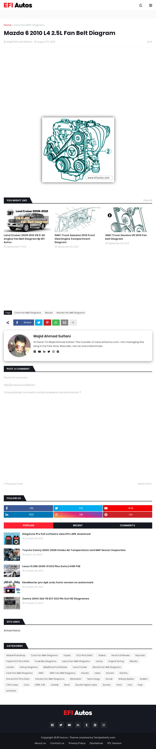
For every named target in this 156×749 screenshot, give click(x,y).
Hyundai (140, 655)
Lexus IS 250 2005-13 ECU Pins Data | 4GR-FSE (51, 566)
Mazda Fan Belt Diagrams (71, 312)
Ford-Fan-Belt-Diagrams (19, 672)
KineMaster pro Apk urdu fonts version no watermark (57, 582)
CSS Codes (12, 684)
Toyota (67, 655)
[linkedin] (44, 351)
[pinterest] (58, 351)
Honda (85, 672)
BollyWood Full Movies (55, 667)
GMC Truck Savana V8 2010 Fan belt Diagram (126, 237)
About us (40, 743)
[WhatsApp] (56, 322)
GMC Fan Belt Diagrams (62, 672)
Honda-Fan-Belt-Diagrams (49, 678)
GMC (41, 672)
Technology (93, 678)
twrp (140, 684)
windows (11, 690)
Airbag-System (126, 678)
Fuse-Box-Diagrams (45, 661)
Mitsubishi (75, 678)
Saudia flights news (86, 684)
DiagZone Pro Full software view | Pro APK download (56, 534)
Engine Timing (116, 661)
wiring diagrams (29, 667)
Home (7, 25)
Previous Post (14, 484)
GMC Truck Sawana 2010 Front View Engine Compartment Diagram (75, 239)
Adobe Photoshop (15, 655)
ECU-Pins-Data (84, 655)
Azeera (143, 678)
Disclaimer (96, 743)
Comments (127, 525)
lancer (109, 678)
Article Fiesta (12, 630)
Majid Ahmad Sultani (52, 336)
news (97, 672)
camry (99, 661)
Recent (78, 525)
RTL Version (114, 743)
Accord (110, 672)
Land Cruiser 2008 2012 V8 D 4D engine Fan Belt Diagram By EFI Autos (24, 239)
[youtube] (39, 351)
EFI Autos (62, 737)
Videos (102, 655)
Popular (28, 525)
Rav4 (66, 684)
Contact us (57, 743)
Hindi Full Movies (120, 655)
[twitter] (49, 351)
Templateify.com (104, 737)
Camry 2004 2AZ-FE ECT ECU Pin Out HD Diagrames (55, 598)
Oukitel (54, 684)
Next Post (144, 484)
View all (147, 200)
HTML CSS (40, 684)
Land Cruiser (80, 667)
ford (130, 684)
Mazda (49, 312)
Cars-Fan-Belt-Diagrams (29, 25)
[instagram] (53, 351)
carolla (10, 667)
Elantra (123, 672)
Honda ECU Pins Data (17, 678)
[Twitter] (39, 322)
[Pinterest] (47, 322)
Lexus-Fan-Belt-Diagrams (76, 661)
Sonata (107, 684)
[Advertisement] (78, 78)
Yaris (119, 684)
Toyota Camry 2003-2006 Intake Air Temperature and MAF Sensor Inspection (74, 550)
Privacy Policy (77, 743)
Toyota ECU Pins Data (17, 661)
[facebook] (35, 351)
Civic (26, 684)
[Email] (64, 322)
